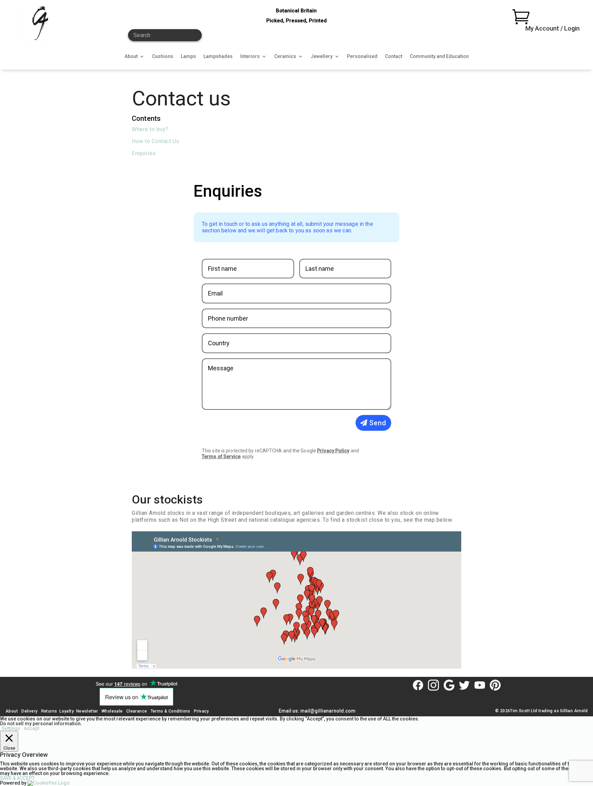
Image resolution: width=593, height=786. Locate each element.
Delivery (29, 711)
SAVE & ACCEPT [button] (17, 778)
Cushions (162, 56)
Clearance (136, 711)
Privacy (201, 711)
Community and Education (439, 56)
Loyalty (66, 711)
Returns (49, 711)
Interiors (250, 56)
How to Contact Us (155, 141)
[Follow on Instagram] (433, 685)
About (131, 56)
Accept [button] (31, 728)
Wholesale (112, 711)
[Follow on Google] (448, 685)
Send (377, 423)
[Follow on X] (464, 685)
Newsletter (87, 711)
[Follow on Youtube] (479, 685)
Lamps (188, 56)
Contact (393, 56)
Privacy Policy (333, 450)
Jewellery (322, 56)
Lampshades (218, 56)
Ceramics (285, 56)
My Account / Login (552, 28)
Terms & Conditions (170, 711)
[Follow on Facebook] (417, 685)
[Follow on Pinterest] (495, 685)
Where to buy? (150, 129)
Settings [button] (11, 728)
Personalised (362, 56)
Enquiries (144, 153)
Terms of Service (221, 456)
